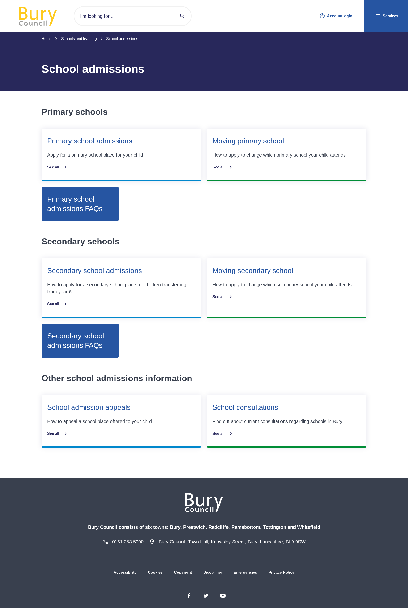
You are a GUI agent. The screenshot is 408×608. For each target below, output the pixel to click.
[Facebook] (188, 595)
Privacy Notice (281, 572)
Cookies (155, 572)
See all (53, 167)
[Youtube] (222, 595)
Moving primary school (248, 141)
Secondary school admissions (94, 270)
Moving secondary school (252, 270)
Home (47, 39)
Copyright (183, 572)
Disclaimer (212, 572)
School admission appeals (89, 407)
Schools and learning (79, 39)
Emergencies (245, 572)
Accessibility (125, 572)
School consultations (245, 407)
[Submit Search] (182, 16)
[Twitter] (205, 595)
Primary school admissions (89, 141)
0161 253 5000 (128, 541)
